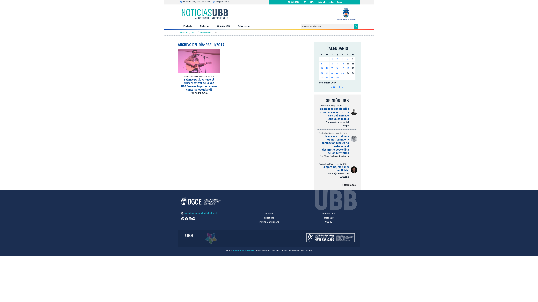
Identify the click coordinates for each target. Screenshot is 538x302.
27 (322, 77)
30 (337, 77)
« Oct (334, 87)
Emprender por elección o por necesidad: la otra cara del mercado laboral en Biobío (334, 114)
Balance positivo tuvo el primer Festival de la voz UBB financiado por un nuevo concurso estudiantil (199, 84)
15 (332, 68)
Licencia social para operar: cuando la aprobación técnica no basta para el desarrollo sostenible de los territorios (335, 145)
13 (322, 68)
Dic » (340, 87)
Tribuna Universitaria (269, 222)
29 (332, 77)
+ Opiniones (349, 185)
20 (322, 73)
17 (343, 68)
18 (348, 68)
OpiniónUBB (223, 26)
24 (342, 73)
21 (327, 73)
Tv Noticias (269, 218)
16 (337, 68)
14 (327, 68)
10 (343, 63)
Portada (187, 26)
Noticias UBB (328, 213)
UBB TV (328, 222)
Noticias (204, 26)
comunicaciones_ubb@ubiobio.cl (200, 213)
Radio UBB (329, 218)
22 (332, 73)
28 (327, 77)
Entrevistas (244, 26)
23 (337, 73)
